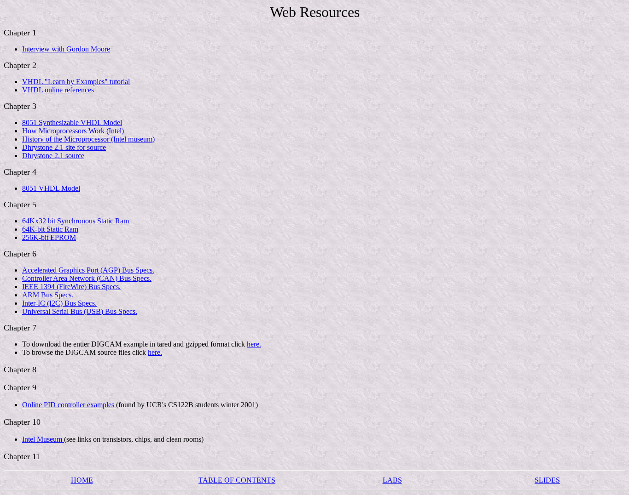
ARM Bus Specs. (47, 295)
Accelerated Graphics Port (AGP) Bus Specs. (88, 270)
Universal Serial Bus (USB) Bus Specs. (79, 311)
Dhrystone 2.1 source (53, 155)
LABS (392, 480)
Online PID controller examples (69, 405)
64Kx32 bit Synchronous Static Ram (75, 221)
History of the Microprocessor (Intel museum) (88, 139)
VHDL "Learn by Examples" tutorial (76, 81)
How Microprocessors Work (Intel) (73, 131)
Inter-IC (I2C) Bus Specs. (59, 303)
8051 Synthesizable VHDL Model (72, 122)
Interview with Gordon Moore (66, 49)
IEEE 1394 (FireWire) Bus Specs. (71, 286)
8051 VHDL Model (51, 188)
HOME (82, 480)
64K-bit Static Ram (50, 229)
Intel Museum (43, 439)
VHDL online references (58, 90)
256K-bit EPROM (49, 237)
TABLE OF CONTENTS (236, 480)
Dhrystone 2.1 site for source (64, 147)
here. (254, 344)
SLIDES (547, 480)
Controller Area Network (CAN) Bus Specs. (86, 278)
